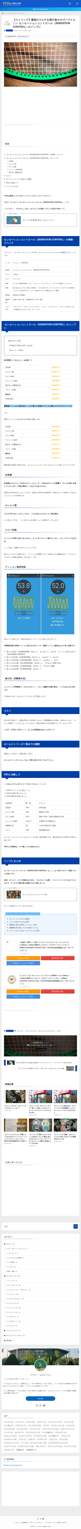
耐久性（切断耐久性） (16, 172)
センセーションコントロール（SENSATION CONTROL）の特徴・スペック (34, 154)
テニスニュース (13, 1330)
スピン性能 (12, 166)
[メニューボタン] (77, 3)
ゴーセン (70, 1425)
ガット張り (8, 1425)
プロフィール (51, 1522)
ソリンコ (8, 1432)
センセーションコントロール (46, 1031)
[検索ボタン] (70, 3)
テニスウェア (12, 1303)
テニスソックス (13, 1312)
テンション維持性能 (15, 169)
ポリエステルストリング (58, 1443)
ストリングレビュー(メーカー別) (34, 894)
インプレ (30, 1422)
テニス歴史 (12, 1262)
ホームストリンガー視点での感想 (18, 179)
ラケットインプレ (55, 1446)
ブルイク (53, 1439)
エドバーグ (69, 1422)
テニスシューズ (14, 1308)
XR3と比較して (12, 182)
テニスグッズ (13, 1276)
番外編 (10, 1340)
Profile (40, 1398)
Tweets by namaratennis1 (12, 1465)
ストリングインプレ (31, 1031)
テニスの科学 (48, 1432)
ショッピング (12, 1253)
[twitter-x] (40, 1405)
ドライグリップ (10, 1439)
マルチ (59, 1031)
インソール (12, 1280)
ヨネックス (41, 1446)
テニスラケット (14, 1321)
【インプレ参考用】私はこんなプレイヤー (38, 220)
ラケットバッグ (70, 1446)
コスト (8, 175)
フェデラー (42, 1439)
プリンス (63, 1439)
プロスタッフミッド (11, 1443)
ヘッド (24, 1443)
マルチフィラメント (25, 1446)
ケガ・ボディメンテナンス (17, 1248)
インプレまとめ (12, 186)
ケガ (46, 1425)
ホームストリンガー (15, 1335)
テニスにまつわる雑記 (15, 1258)
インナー (19, 1422)
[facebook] (37, 1405)
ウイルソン (41, 1422)
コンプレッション (57, 1425)
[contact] (44, 1405)
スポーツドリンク (67, 1429)
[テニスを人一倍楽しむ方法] (12, 3)
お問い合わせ (61, 1522)
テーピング (12, 1326)
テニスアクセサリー (15, 1298)
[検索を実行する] (76, 1226)
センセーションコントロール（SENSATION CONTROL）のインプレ (32, 158)
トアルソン (65, 1436)
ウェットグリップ (55, 1422)
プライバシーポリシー (37, 1522)
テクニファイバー (33, 1432)
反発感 (11, 161)
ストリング (9, 30)
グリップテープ (14, 1285)
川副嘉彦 (20, 1450)
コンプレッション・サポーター (18, 1290)
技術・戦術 (12, 1271)
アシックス (8, 1422)
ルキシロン (9, 1450)
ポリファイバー (10, 1446)
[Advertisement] (40, 104)
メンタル (11, 1266)
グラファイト (21, 1425)
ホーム (18, 1522)
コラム (10, 1244)
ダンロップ (19, 1432)
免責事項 (24, 1522)
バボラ (31, 1439)
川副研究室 (31, 1450)
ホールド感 (12, 164)
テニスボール (12, 1316)
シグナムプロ (9, 1429)
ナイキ (22, 1439)
